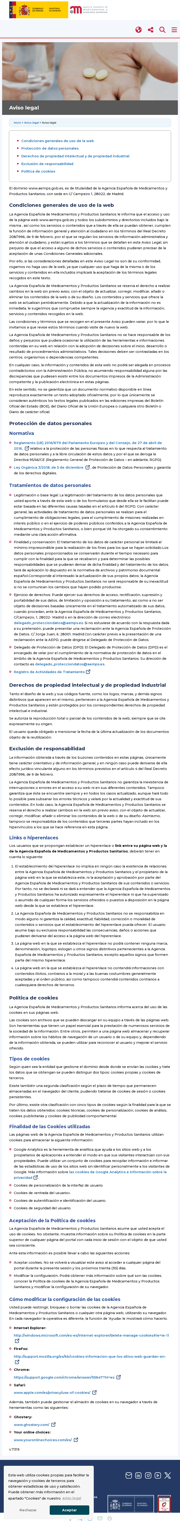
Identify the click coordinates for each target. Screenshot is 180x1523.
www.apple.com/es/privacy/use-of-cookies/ (52, 1393)
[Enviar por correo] (100, 1518)
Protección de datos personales (50, 148)
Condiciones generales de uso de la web (57, 141)
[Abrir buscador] (162, 30)
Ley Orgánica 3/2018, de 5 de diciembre (49, 467)
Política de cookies (38, 171)
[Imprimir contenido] (109, 1518)
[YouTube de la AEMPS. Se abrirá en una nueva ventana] (157, 1475)
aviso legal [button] (71, 1498)
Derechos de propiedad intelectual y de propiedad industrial (75, 156)
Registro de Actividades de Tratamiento (49, 672)
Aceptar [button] (69, 1510)
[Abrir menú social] (150, 30)
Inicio (18, 122)
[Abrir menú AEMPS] (174, 30)
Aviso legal (31, 122)
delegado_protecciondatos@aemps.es (48, 623)
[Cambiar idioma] (139, 30)
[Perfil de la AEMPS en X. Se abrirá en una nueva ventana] (167, 1475)
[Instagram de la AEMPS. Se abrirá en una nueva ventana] (147, 1475)
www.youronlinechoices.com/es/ (43, 1440)
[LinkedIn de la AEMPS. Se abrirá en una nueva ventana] (138, 1475)
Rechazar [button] (28, 1510)
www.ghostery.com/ (32, 1425)
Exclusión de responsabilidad (47, 164)
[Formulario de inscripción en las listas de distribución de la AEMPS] (128, 1475)
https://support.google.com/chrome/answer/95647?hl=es (64, 1377)
